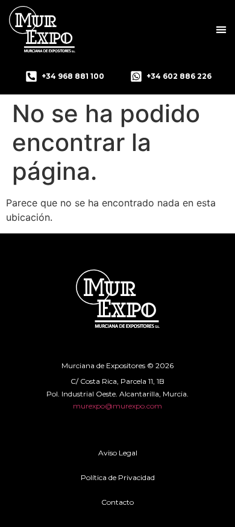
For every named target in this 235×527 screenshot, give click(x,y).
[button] (221, 29)
